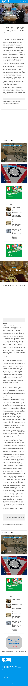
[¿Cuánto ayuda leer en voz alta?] (8, 208)
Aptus (17, 683)
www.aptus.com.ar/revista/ (19, 510)
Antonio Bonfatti (6, 101)
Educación (10, 145)
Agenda (5, 166)
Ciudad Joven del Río (16, 101)
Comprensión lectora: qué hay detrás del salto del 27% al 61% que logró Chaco (13, 150)
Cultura (13, 8)
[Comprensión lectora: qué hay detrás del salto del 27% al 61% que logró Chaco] (8, 222)
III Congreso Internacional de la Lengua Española (12, 524)
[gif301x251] (14, 642)
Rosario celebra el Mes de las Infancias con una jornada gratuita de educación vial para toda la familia (13, 171)
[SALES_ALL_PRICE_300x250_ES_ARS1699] (14, 192)
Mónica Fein (5, 103)
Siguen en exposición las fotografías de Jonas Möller (14, 651)
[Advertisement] (14, 35)
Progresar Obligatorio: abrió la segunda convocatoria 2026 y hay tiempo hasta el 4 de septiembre (17, 215)
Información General (17, 145)
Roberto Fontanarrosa (14, 103)
